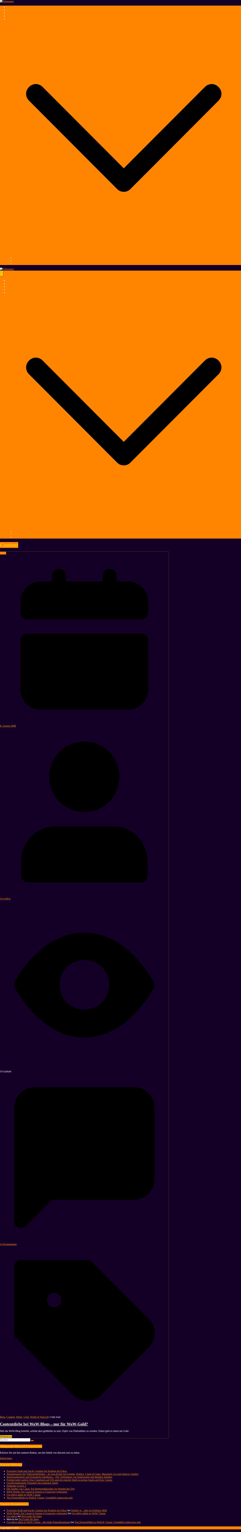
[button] (124, 254)
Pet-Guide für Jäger (31, 1516)
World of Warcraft (39, 1417)
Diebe (19, 1417)
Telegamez (25, 1527)
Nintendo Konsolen (23, 260)
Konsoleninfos (14, 18)
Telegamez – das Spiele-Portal (22, 7)
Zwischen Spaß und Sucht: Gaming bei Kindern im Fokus (37, 1471)
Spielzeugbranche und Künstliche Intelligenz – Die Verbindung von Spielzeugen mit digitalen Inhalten (59, 1477)
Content (10, 1417)
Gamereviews (14, 13)
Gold (26, 1417)
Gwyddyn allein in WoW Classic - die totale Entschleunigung (38, 1522)
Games (10, 10)
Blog (2, 1417)
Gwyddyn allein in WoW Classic (24, 1494)
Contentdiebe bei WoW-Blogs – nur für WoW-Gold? (44, 1424)
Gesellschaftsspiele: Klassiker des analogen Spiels (32, 1483)
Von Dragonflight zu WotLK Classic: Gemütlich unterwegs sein (40, 1497)
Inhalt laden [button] (6, 1458)
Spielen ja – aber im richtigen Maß (89, 1510)
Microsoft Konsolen (23, 263)
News (3, 553)
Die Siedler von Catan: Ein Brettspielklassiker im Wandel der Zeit (40, 1488)
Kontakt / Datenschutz (43, 1527)
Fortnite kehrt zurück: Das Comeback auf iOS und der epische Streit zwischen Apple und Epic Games (59, 1480)
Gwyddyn (5, 898)
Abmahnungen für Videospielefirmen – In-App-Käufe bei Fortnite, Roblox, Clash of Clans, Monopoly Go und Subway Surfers (72, 1474)
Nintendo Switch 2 (16, 1485)
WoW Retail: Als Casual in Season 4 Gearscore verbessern (37, 1491)
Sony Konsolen (21, 257)
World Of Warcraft (16, 15)
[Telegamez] (7, 1)
